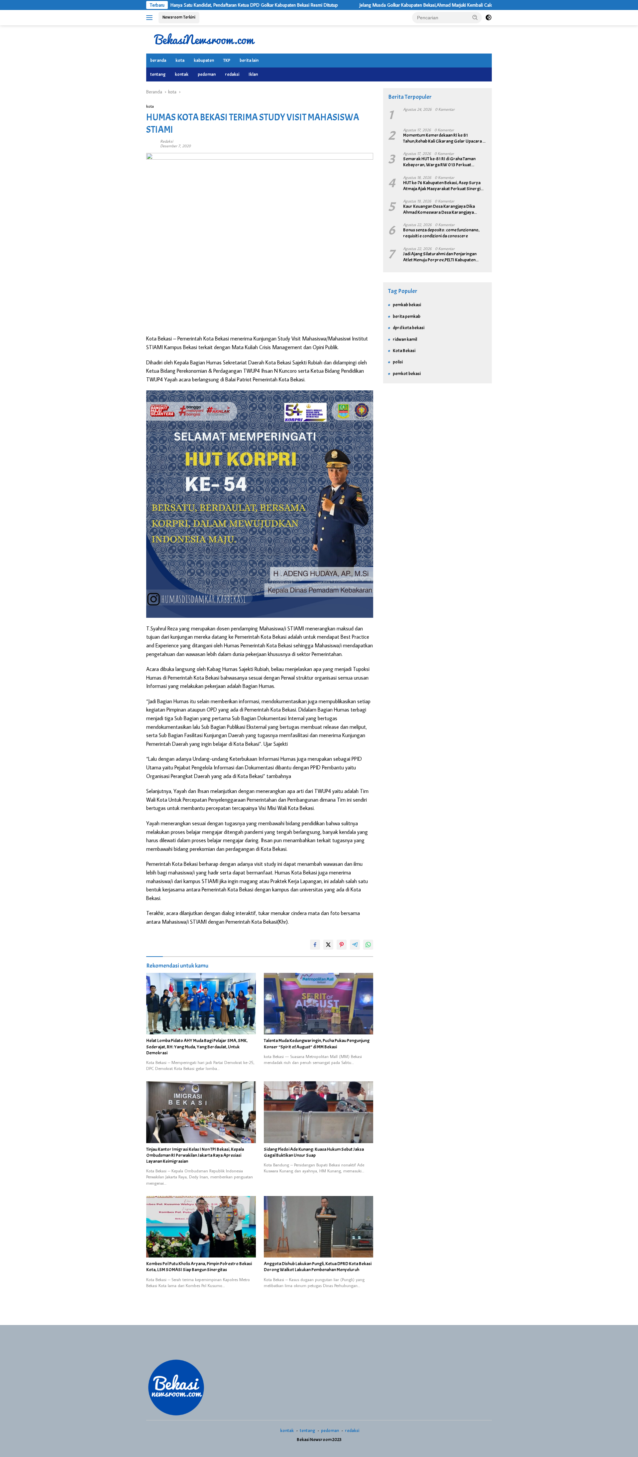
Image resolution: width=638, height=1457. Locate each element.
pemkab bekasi (407, 305)
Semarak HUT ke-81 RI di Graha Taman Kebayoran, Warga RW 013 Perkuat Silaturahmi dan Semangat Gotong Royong (444, 162)
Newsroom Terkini (178, 17)
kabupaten (204, 60)
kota (179, 60)
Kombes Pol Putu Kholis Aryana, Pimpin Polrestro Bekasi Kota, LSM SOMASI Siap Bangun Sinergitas (199, 1266)
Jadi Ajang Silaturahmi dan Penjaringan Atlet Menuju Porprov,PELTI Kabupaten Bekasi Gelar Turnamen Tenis (440, 257)
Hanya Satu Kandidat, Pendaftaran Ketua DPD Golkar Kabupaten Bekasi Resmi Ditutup (203, 5)
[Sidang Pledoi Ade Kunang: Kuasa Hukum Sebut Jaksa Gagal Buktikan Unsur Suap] (318, 1112)
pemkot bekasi (407, 373)
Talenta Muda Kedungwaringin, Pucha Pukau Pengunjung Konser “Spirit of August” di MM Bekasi (317, 1043)
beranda (158, 60)
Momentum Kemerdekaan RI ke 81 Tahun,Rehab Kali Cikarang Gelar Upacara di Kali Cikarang (444, 138)
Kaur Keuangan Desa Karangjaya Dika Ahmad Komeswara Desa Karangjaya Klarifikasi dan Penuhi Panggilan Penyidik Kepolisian (441, 209)
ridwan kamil (405, 339)
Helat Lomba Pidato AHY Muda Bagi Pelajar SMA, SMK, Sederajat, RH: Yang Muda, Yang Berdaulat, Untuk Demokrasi (197, 1046)
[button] (475, 17)
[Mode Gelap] (488, 17)
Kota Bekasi (404, 350)
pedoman (207, 74)
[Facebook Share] (315, 945)
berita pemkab (406, 316)
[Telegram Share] (355, 945)
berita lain (249, 60)
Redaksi (166, 141)
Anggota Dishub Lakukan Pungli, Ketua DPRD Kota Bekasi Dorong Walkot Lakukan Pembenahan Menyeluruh (318, 1266)
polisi (398, 362)
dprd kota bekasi (408, 328)
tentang (157, 74)
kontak (181, 74)
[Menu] (150, 17)
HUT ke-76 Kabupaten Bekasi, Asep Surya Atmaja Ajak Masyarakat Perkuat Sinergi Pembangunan (441, 186)
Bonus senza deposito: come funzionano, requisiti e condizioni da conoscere (441, 233)
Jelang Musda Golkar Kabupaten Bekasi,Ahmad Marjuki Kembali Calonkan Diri (383, 5)
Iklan (253, 74)
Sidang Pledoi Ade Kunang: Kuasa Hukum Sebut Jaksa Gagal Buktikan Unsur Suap (314, 1152)
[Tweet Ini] (328, 945)
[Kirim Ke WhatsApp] (368, 945)
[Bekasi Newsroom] (204, 39)
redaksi (232, 74)
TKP (226, 60)
